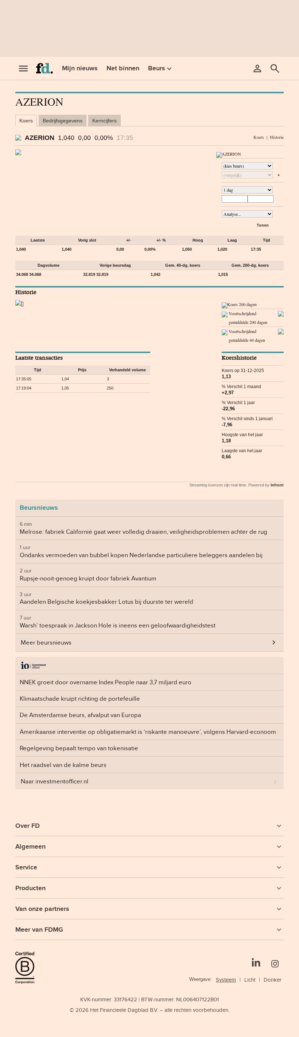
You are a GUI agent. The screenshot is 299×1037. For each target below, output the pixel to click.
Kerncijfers (104, 121)
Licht (249, 979)
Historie (277, 137)
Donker (272, 979)
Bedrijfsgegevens (62, 121)
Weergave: (200, 979)
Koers (26, 121)
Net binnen (122, 68)
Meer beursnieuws (46, 642)
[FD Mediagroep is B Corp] (27, 968)
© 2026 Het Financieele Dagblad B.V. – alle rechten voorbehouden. (149, 1010)
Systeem (226, 979)
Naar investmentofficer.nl (54, 781)
